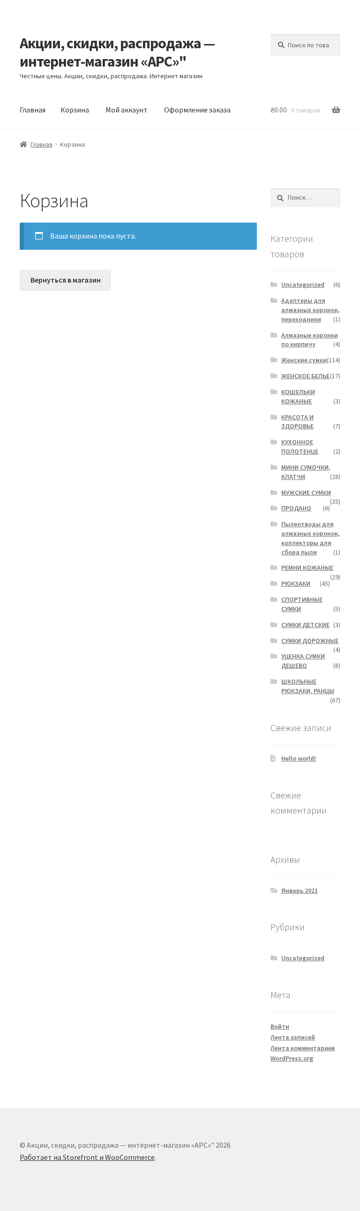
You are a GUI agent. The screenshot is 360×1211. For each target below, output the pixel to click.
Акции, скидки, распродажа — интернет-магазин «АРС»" (117, 52)
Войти (279, 1026)
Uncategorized (302, 284)
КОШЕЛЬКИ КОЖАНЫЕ (298, 396)
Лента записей (292, 1037)
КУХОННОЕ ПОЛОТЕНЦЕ (299, 447)
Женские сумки (304, 360)
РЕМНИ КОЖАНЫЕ (307, 567)
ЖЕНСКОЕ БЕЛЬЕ (305, 376)
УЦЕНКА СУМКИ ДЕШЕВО (303, 661)
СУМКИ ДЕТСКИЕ (305, 624)
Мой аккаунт (126, 109)
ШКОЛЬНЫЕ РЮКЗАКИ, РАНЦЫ (307, 686)
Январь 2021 (299, 890)
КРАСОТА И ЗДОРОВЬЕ (297, 422)
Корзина (74, 109)
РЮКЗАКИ (295, 583)
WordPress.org (291, 1058)
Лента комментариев (302, 1048)
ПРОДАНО (296, 508)
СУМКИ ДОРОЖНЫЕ (309, 640)
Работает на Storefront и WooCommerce (87, 1157)
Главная (32, 109)
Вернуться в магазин (65, 279)
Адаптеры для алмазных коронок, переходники (310, 309)
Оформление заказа (197, 109)
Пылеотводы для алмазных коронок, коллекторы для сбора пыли (310, 538)
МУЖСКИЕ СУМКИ (306, 492)
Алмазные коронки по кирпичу (309, 340)
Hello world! (298, 758)
